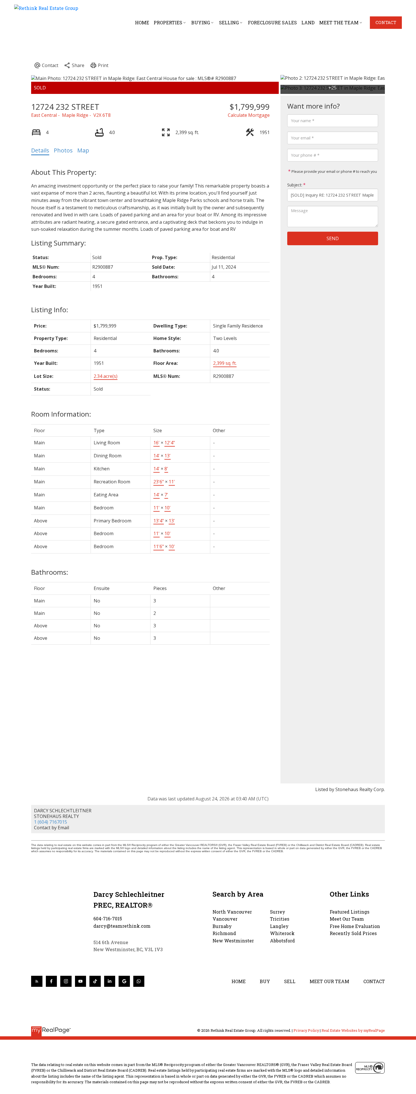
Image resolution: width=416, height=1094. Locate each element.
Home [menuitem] (142, 22)
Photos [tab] (63, 150)
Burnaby (222, 926)
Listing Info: (49, 309)
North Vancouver (232, 912)
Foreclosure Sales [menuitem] (272, 22)
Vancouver (225, 919)
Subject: (294, 185)
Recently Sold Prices (353, 933)
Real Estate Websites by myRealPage (353, 1030)
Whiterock (282, 933)
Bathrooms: (49, 572)
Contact (386, 22)
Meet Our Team (347, 919)
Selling (229, 22)
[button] (386, 22)
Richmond (224, 933)
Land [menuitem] (308, 22)
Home (238, 981)
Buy (265, 981)
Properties (168, 22)
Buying (200, 22)
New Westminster (233, 941)
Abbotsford (282, 941)
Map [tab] (83, 150)
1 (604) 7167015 (50, 822)
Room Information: (61, 414)
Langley (279, 926)
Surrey (277, 912)
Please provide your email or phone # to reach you (334, 171)
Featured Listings (349, 912)
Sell (289, 981)
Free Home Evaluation (355, 926)
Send (333, 238)
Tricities (279, 919)
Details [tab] (40, 150)
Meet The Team (339, 22)
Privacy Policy (306, 1030)
